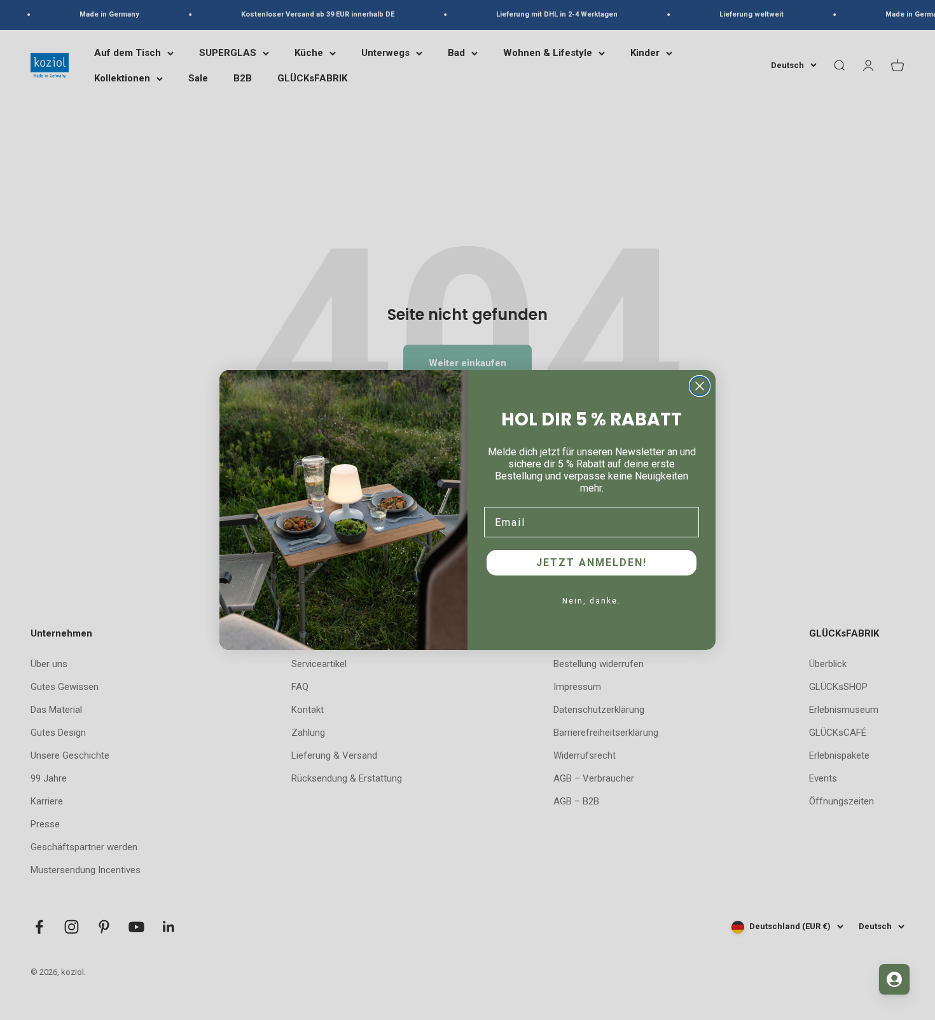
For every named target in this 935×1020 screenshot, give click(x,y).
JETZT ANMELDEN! (591, 562)
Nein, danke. (591, 600)
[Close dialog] (699, 386)
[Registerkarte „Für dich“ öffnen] (894, 979)
